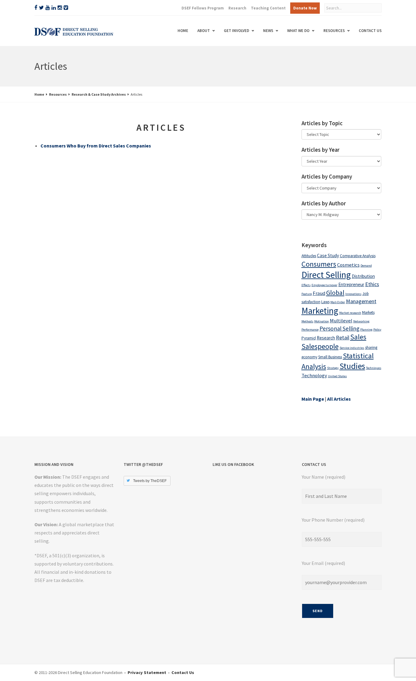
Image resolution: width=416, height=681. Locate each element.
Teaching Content (268, 8)
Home (183, 30)
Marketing (319, 310)
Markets (368, 312)
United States (337, 376)
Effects (306, 285)
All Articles (339, 399)
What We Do (298, 30)
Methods (307, 321)
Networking (361, 321)
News (268, 30)
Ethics (372, 284)
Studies (352, 366)
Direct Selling (326, 274)
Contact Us (182, 672)
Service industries (352, 348)
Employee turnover (324, 285)
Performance (310, 330)
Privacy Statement (147, 672)
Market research (350, 313)
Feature (306, 294)
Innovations (353, 294)
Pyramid (308, 338)
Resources (334, 30)
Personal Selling (339, 328)
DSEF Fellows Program (203, 8)
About (203, 30)
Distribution (363, 276)
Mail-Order (337, 302)
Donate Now (305, 8)
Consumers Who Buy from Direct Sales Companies (96, 146)
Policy (377, 330)
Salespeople (320, 346)
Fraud (319, 293)
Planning (366, 330)
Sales (358, 337)
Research (237, 8)
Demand (366, 266)
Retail (342, 337)
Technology (314, 375)
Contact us (370, 30)
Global (335, 292)
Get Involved (236, 30)
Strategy (333, 368)
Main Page (312, 399)
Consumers (318, 264)
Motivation (321, 321)
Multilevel (341, 320)
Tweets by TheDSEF (150, 481)
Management (361, 301)
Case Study (328, 255)
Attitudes (308, 255)
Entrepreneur (351, 284)
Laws (325, 301)
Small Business (330, 357)
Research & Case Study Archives (99, 94)
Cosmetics (348, 265)
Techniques (373, 368)
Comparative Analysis (357, 255)
